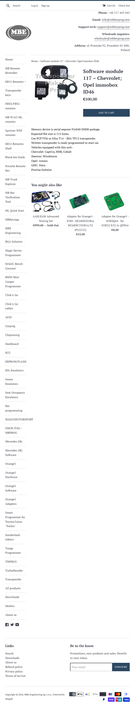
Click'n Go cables (11, 306)
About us (11, 615)
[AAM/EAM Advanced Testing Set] (46, 201)
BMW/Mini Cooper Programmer (13, 281)
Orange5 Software (10, 488)
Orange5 (10, 464)
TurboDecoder (14, 570)
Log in (34, 5)
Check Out (124, 5)
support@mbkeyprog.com (113, 27)
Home (9, 59)
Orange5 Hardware (11, 475)
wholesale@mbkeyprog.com (112, 38)
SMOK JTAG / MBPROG (13, 430)
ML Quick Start (14, 210)
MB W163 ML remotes (13, 119)
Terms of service (15, 676)
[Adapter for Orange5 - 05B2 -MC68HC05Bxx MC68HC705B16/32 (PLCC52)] (80, 201)
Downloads (12, 597)
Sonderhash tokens (12, 537)
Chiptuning (12, 335)
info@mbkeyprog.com (116, 20)
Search (9, 653)
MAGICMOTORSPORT (15, 419)
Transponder (13, 579)
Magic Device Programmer (13, 253)
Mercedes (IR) (13, 441)
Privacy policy (14, 671)
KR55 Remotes (15, 82)
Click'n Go (11, 295)
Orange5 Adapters (11, 501)
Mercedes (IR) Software (13, 452)
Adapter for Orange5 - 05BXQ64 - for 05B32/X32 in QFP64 (115, 220)
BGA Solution (13, 241)
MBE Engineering (13, 230)
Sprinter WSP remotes (13, 133)
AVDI (8, 317)
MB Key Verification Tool (12, 197)
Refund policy (13, 667)
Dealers (10, 606)
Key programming (13, 408)
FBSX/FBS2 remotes (12, 106)
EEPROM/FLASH (15, 361)
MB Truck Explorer (11, 181)
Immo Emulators (11, 381)
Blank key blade (15, 157)
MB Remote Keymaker (12, 70)
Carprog (10, 326)
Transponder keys (13, 92)
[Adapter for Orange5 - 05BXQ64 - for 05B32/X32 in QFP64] (115, 201)
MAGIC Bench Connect (14, 266)
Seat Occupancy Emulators (15, 395)
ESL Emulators (14, 370)
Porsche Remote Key (15, 168)
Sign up (45, 5)
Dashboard (12, 344)
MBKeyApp (12, 219)
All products (13, 588)
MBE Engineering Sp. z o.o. (38, 694)
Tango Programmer (13, 550)
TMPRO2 (11, 561)
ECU (8, 353)
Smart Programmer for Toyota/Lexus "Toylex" (15, 519)
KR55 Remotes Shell (14, 146)
